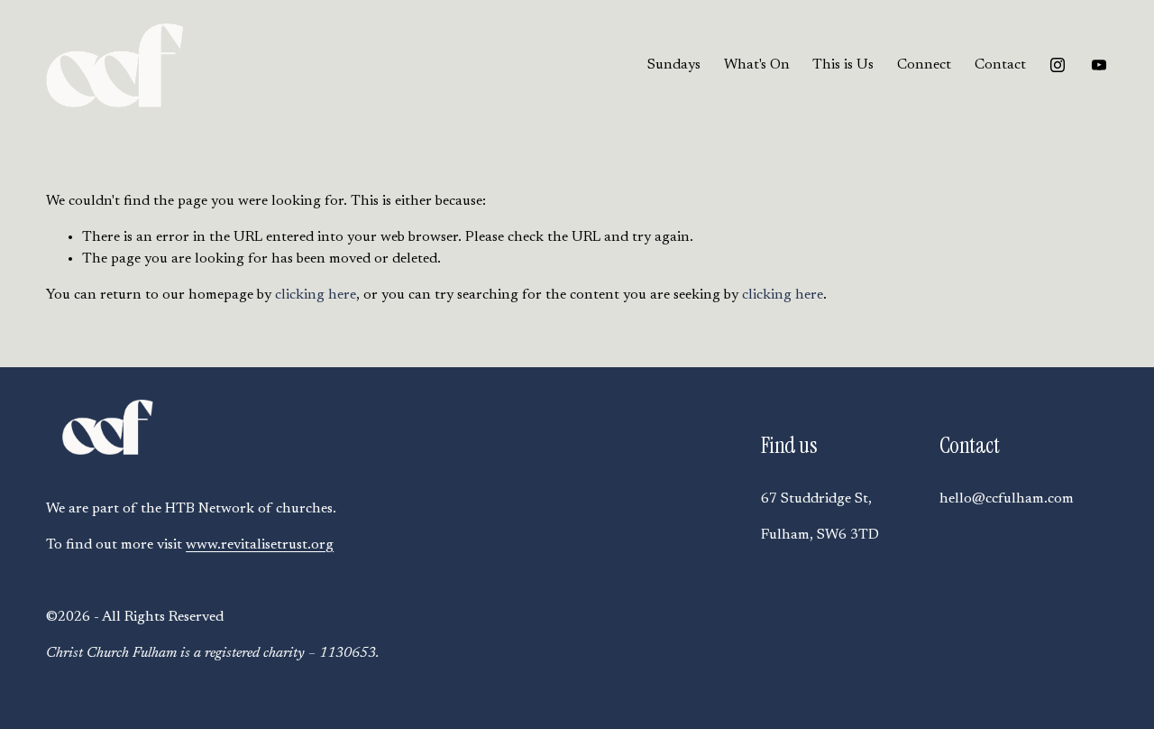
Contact (1000, 65)
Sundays (674, 65)
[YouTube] (1099, 65)
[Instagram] (1058, 65)
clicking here (315, 295)
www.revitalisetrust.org (260, 545)
